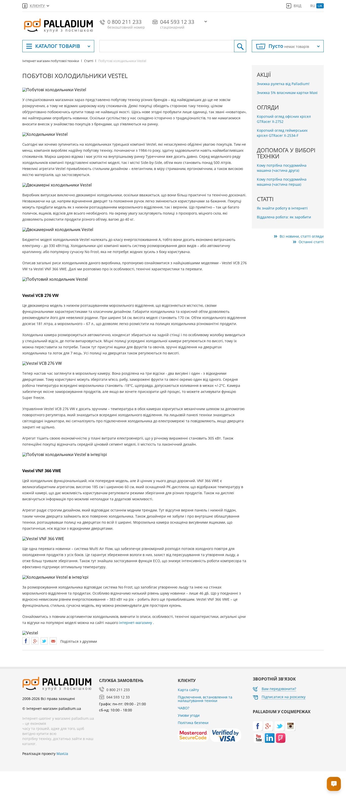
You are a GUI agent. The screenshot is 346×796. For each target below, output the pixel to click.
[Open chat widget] (334, 784)
